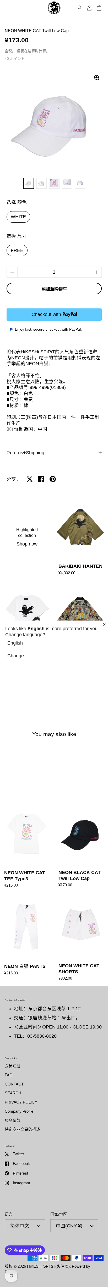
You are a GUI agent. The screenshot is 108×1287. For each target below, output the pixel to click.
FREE (17, 250)
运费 (20, 51)
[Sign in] (89, 7)
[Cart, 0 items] (99, 8)
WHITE (18, 216)
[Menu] (9, 8)
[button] (96, 272)
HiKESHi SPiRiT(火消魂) (48, 1266)
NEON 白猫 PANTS (27, 939)
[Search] (80, 7)
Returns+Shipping (25, 452)
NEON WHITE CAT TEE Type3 (27, 846)
